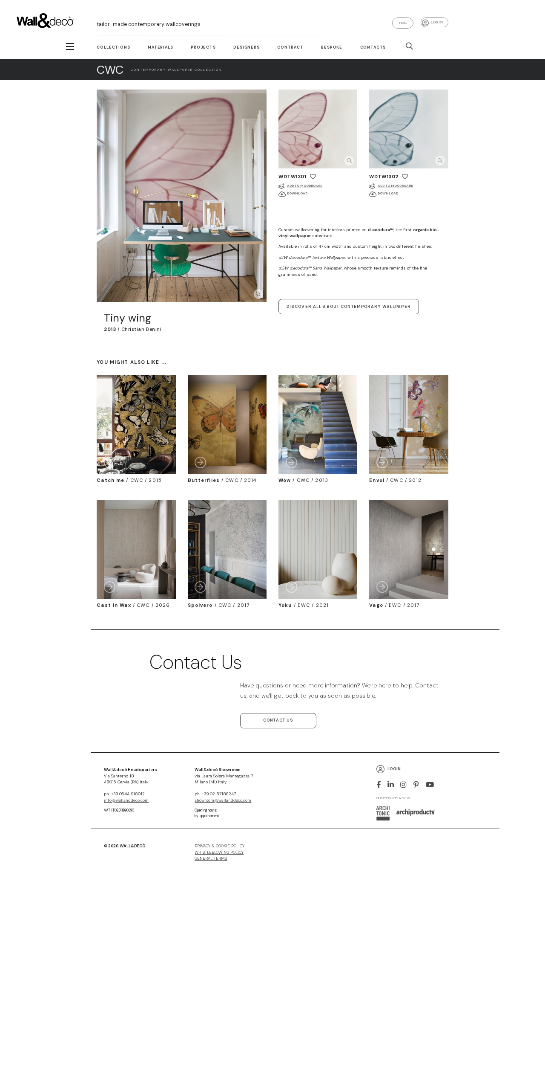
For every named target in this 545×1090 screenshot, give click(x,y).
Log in (437, 22)
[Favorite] (313, 176)
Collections (113, 47)
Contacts (373, 47)
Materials (160, 47)
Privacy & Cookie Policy (219, 846)
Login (394, 769)
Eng (403, 23)
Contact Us (278, 720)
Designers (246, 47)
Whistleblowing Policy (219, 852)
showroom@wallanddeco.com (223, 800)
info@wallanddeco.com (126, 800)
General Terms (211, 858)
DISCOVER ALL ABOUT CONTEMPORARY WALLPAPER (349, 306)
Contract (290, 47)
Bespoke (331, 47)
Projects (203, 47)
